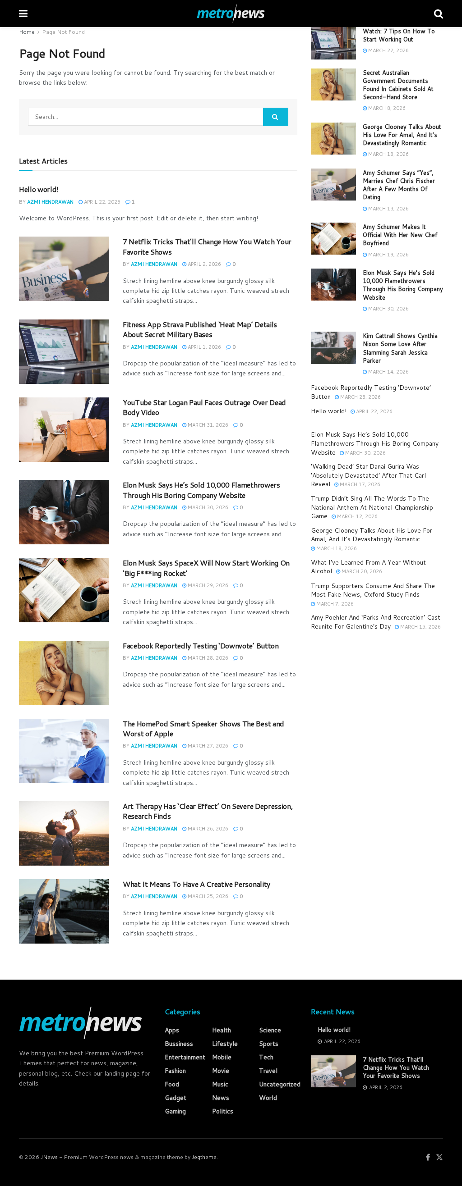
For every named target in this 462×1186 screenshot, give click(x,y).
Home (27, 32)
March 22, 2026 (388, 50)
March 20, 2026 (361, 571)
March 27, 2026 (207, 745)
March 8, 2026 (386, 108)
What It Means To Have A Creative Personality (196, 884)
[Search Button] (275, 117)
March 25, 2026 (207, 896)
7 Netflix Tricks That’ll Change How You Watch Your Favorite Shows (207, 246)
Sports (268, 1043)
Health (221, 1030)
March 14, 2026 (388, 371)
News (220, 1097)
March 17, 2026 (359, 484)
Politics (222, 1111)
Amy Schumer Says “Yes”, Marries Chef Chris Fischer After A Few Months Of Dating (399, 185)
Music (220, 1084)
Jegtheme (204, 1157)
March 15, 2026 (420, 626)
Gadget (175, 1097)
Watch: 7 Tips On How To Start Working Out (399, 35)
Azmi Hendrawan (50, 201)
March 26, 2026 (207, 828)
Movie (220, 1070)
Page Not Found (63, 32)
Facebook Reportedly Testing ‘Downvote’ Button (201, 645)
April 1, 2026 (203, 347)
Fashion (175, 1070)
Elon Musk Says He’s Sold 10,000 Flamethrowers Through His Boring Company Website (201, 489)
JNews (49, 1157)
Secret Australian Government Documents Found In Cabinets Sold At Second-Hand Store (398, 84)
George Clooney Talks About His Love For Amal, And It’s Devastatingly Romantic (402, 135)
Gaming (175, 1111)
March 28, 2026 (207, 657)
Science (270, 1030)
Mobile (221, 1057)
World (268, 1097)
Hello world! (39, 189)
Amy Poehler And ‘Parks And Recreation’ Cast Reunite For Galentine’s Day (375, 622)
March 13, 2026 (388, 208)
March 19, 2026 (388, 254)
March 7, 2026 (334, 603)
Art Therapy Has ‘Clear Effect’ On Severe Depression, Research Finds (207, 811)
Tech (266, 1057)
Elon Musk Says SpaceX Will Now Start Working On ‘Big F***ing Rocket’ (206, 567)
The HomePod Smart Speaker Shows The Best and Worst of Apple (203, 728)
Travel (268, 1070)
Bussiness (179, 1043)
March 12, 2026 (357, 516)
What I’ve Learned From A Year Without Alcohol (368, 567)
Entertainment (185, 1057)
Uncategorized (279, 1084)
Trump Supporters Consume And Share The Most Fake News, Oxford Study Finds (373, 590)
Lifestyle (225, 1043)
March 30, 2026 (207, 507)
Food (172, 1084)
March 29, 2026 (207, 585)
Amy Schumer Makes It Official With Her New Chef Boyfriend (400, 235)
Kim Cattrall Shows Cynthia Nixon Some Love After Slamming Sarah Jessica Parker (400, 348)
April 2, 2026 (203, 264)
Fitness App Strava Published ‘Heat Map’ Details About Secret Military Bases (200, 329)
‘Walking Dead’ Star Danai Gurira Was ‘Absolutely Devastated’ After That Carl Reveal (368, 475)
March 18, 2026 (388, 154)
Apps (172, 1030)
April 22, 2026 (101, 201)
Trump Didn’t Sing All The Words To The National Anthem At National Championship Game (372, 507)
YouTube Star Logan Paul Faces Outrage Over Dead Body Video (204, 407)
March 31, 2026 (207, 425)
